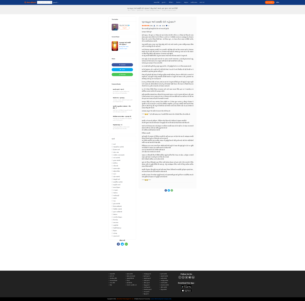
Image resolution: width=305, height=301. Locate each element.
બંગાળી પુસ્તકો (147, 287)
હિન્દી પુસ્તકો (147, 276)
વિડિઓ (171, 2)
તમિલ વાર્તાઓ (164, 287)
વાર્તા (114, 144)
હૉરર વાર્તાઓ (116, 203)
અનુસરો (124, 28)
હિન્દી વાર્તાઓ (164, 273)
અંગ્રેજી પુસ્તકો (147, 273)
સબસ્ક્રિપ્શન (194, 2)
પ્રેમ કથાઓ (116, 176)
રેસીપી (115, 198)
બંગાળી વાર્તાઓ (164, 282)
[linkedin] (193, 277)
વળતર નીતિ (112, 282)
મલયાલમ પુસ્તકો (148, 289)
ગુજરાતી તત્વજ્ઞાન (123, 48)
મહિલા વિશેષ (116, 171)
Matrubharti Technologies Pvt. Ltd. (125, 298)
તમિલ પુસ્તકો (147, 282)
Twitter (123, 69)
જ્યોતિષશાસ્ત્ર (117, 228)
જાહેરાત (186, 2)
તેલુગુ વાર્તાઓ (164, 289)
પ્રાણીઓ (115, 225)
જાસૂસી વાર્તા (116, 179)
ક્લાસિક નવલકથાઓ (118, 155)
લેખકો (128, 280)
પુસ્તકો (164, 2)
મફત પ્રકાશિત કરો (270, 2)
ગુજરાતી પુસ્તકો (147, 278)
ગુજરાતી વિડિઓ (130, 278)
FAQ (111, 285)
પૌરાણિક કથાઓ (117, 209)
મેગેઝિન (115, 163)
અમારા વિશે (156, 2)
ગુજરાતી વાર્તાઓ (164, 276)
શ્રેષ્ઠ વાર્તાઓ (130, 273)
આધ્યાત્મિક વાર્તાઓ (118, 147)
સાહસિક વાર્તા (116, 184)
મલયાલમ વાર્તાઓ (165, 285)
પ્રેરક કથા (116, 152)
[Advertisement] (122, 259)
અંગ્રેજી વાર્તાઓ (164, 280)
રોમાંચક (115, 214)
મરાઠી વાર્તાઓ (164, 278)
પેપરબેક (178, 2)
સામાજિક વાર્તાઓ (117, 182)
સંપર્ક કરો (202, 2)
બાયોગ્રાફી (116, 195)
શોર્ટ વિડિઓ (129, 282)
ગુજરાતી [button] (55, 2)
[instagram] (183, 277)
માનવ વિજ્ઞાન (116, 187)
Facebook (122, 64)
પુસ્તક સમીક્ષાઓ (117, 211)
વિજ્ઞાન (115, 230)
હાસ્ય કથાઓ (116, 160)
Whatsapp (123, 74)
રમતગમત (115, 222)
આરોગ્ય (115, 193)
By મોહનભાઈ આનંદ (124, 46)
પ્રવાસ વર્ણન (116, 168)
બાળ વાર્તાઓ (116, 157)
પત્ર (114, 201)
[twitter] (186, 277)
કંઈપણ (115, 233)
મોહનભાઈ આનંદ (123, 25)
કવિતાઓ (115, 166)
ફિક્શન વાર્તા (116, 149)
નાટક (114, 174)
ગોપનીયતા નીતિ (113, 278)
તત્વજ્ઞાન (115, 190)
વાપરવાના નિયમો (113, 280)
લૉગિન (277, 2)
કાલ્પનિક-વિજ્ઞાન (117, 217)
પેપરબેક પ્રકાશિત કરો (132, 285)
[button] (50, 2)
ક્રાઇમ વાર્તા (116, 236)
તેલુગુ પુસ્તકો (146, 285)
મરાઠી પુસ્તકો (147, 280)
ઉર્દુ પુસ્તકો (146, 293)
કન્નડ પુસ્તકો (146, 291)
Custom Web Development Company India (161, 298)
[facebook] (179, 277)
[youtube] (189, 277)
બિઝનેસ (115, 220)
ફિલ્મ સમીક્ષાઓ (117, 206)
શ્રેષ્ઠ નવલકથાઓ (131, 276)
